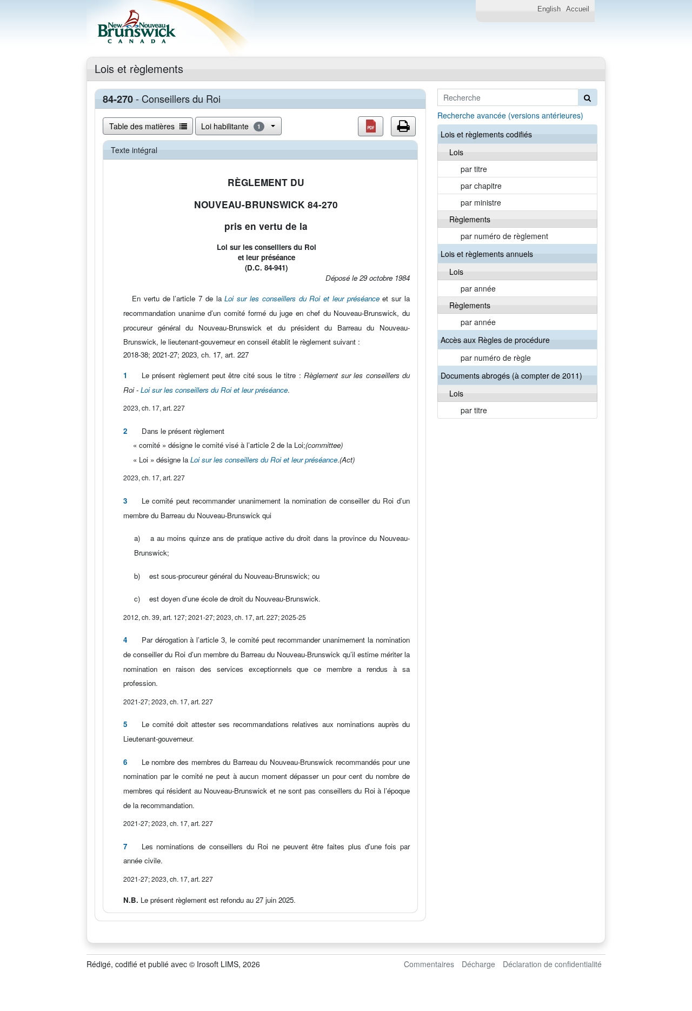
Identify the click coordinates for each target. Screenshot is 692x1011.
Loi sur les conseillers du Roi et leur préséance (301, 298)
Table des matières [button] (143, 126)
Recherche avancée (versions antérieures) (510, 115)
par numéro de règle (496, 357)
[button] (370, 126)
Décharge (478, 964)
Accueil (577, 9)
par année (478, 288)
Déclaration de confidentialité (552, 964)
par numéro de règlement (504, 235)
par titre (474, 168)
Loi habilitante (231, 126)
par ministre (481, 202)
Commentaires (429, 964)
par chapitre (481, 185)
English (549, 9)
